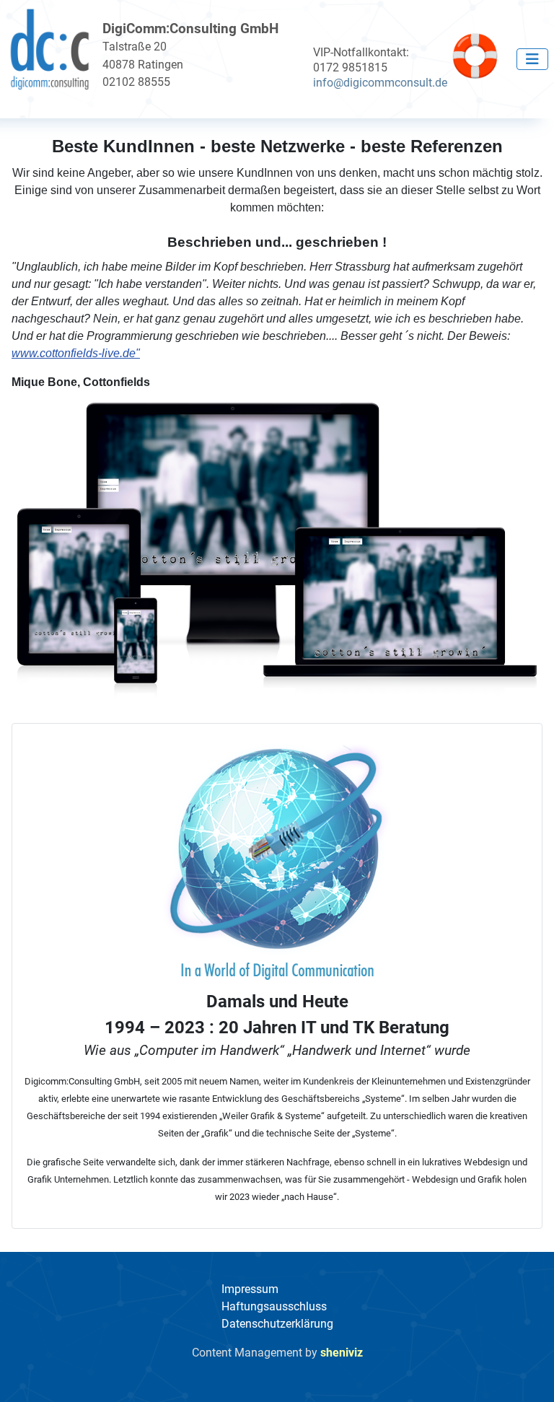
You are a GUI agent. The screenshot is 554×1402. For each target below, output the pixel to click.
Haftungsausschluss (274, 1306)
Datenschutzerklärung (277, 1324)
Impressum (249, 1289)
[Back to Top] (528, 1375)
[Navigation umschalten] (532, 59)
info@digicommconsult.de (380, 82)
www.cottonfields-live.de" (76, 353)
